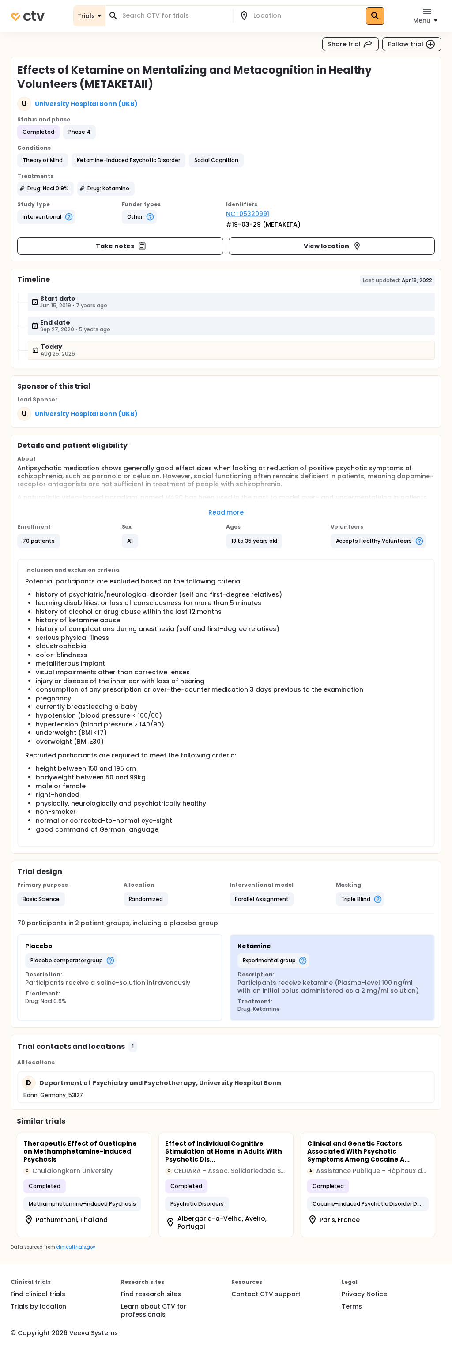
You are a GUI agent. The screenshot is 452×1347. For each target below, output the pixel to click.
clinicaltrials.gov (75, 1247)
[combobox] (174, 16)
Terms (352, 1306)
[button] (42, 160)
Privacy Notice (364, 1294)
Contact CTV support (266, 1294)
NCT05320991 (247, 214)
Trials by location (38, 1306)
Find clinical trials (38, 1294)
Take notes (115, 246)
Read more (226, 512)
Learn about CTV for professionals (153, 1310)
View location (326, 246)
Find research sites (151, 1294)
